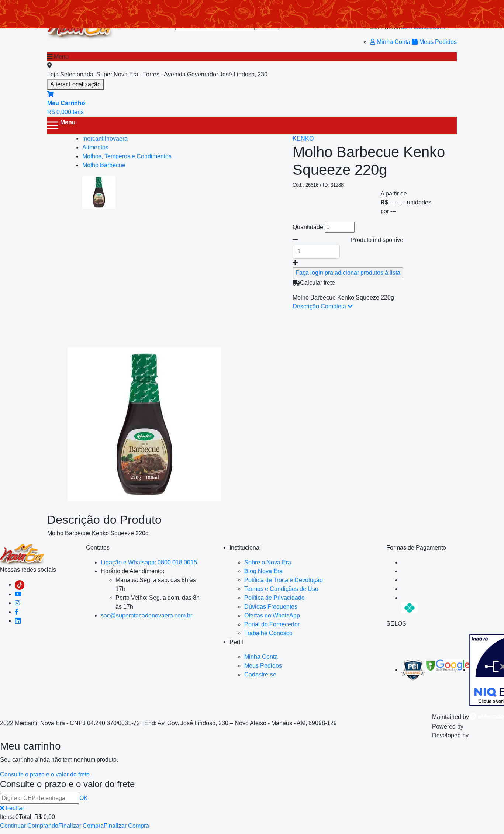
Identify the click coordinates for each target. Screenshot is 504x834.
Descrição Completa (320, 306)
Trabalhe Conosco (268, 633)
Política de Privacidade (274, 598)
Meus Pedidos (437, 42)
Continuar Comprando (29, 826)
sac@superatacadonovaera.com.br (146, 615)
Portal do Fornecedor (272, 624)
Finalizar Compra (81, 826)
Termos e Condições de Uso (281, 589)
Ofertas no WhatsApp (272, 615)
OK (83, 798)
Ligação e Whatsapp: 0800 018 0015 (149, 562)
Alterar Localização (75, 84)
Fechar (14, 808)
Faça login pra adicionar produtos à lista (348, 273)
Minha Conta (393, 42)
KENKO (303, 138)
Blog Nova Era (263, 571)
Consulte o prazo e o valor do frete (45, 774)
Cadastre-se (260, 674)
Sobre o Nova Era (267, 562)
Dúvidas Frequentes (270, 606)
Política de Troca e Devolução (283, 580)
